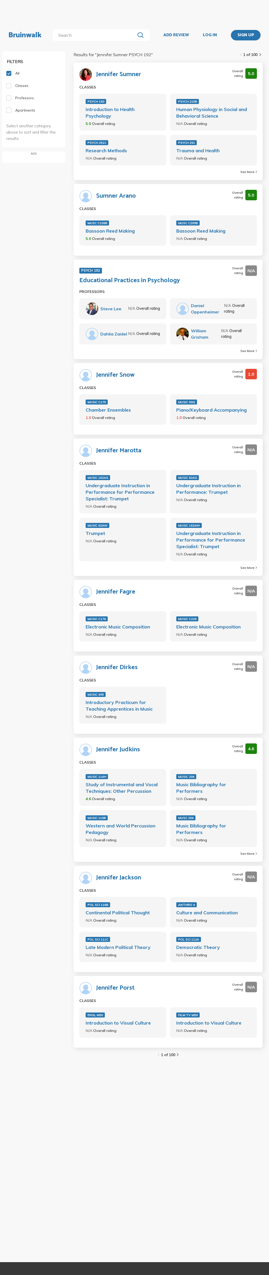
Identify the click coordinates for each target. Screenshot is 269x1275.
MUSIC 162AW (189, 525)
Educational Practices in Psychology (129, 280)
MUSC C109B (97, 223)
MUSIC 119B (96, 818)
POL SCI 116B (97, 905)
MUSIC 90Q (186, 402)
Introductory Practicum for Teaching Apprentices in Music (119, 705)
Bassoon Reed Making (110, 231)
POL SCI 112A (188, 939)
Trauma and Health (198, 151)
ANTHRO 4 (186, 905)
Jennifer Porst (115, 988)
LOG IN (210, 35)
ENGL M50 (95, 1015)
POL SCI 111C (97, 939)
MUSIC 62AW (97, 525)
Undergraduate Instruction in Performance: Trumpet (208, 488)
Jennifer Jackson (118, 878)
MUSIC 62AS (187, 478)
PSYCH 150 (95, 101)
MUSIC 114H (96, 777)
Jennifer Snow (115, 375)
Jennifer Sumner (118, 74)
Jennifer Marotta (118, 450)
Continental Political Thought (118, 913)
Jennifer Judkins (118, 749)
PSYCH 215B (187, 101)
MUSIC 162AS (97, 478)
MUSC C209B (188, 223)
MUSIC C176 (96, 619)
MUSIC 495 (95, 694)
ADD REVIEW (176, 35)
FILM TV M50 (188, 1015)
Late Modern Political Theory (118, 947)
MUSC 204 (186, 818)
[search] (95, 35)
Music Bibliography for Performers (201, 787)
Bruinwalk (25, 35)
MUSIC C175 (96, 402)
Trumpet (95, 533)
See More (247, 172)
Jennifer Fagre (115, 592)
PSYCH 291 (186, 143)
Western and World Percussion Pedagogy (120, 829)
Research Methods (106, 151)
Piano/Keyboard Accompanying (211, 410)
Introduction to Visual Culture (118, 1023)
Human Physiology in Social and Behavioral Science (211, 112)
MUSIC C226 (187, 619)
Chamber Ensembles (108, 410)
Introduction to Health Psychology (110, 112)
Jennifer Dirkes (117, 667)
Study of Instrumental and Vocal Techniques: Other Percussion (122, 787)
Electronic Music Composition (118, 627)
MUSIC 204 (186, 777)
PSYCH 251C (96, 143)
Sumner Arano (116, 196)
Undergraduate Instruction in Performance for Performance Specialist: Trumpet (120, 492)
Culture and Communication (207, 913)
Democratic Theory (198, 947)
